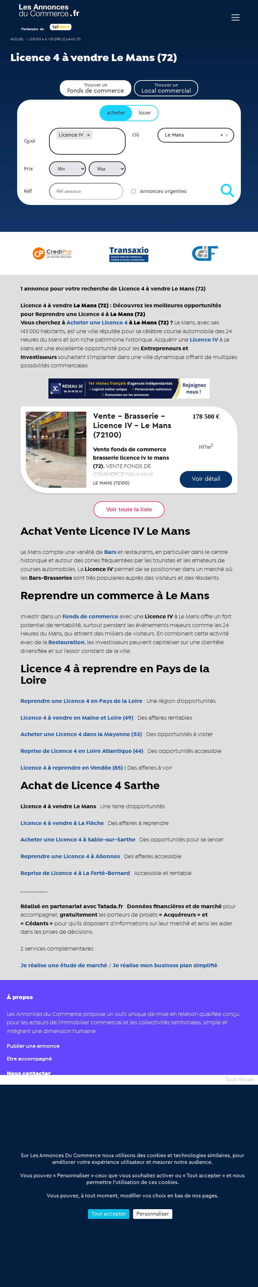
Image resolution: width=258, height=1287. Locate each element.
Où (135, 135)
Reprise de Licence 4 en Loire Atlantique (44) (81, 751)
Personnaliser (152, 1214)
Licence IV (204, 340)
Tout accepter (108, 1214)
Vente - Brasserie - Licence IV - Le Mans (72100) (132, 425)
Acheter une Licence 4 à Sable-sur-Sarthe (77, 839)
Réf (28, 191)
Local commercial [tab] (166, 88)
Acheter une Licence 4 (97, 322)
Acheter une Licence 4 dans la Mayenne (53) (81, 734)
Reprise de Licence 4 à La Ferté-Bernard (75, 873)
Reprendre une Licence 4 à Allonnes (70, 856)
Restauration (66, 642)
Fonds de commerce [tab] (95, 88)
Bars (110, 552)
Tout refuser (240, 1079)
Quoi (29, 141)
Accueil (17, 39)
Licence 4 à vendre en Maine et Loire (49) (76, 718)
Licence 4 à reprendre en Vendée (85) (71, 768)
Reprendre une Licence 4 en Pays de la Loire (81, 701)
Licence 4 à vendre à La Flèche (62, 823)
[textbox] (87, 147)
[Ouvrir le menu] (235, 17)
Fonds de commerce (90, 616)
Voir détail (206, 479)
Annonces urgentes (163, 191)
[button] (88, 135)
